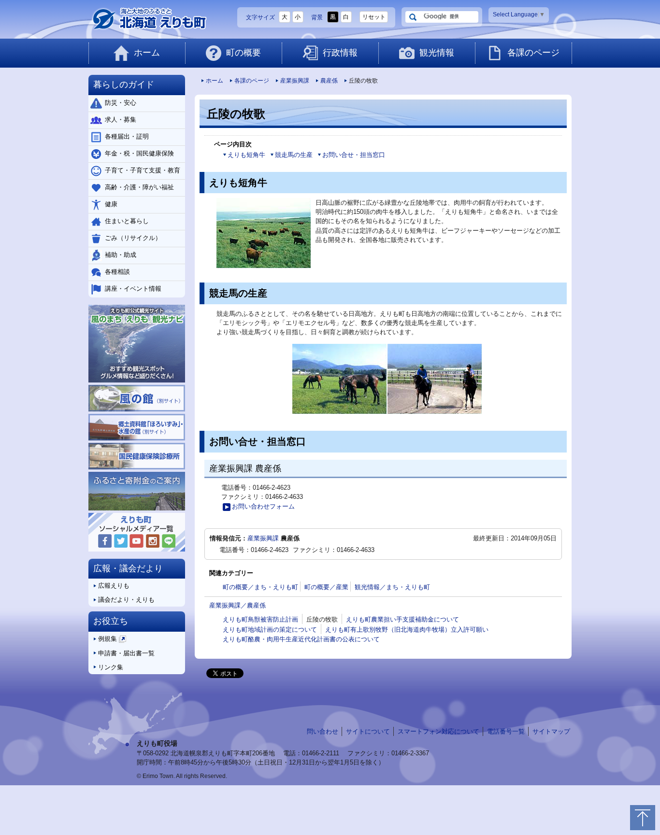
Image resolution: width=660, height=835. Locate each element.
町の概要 (243, 52)
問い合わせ (322, 731)
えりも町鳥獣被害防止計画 (260, 619)
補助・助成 (120, 254)
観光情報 (436, 52)
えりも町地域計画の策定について (270, 629)
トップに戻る (642, 817)
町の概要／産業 (326, 587)
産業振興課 (294, 81)
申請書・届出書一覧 (126, 653)
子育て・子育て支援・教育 (142, 170)
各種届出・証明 (127, 136)
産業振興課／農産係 (237, 605)
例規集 (111, 640)
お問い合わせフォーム (263, 506)
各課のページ (533, 52)
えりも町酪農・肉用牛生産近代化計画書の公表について (301, 639)
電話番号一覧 (506, 731)
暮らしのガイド (123, 84)
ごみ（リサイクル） (133, 237)
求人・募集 (120, 119)
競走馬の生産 (294, 154)
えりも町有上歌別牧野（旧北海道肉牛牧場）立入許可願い (406, 629)
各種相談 (117, 271)
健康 (111, 204)
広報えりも (113, 585)
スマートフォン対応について (438, 731)
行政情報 (340, 52)
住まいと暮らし (127, 221)
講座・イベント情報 (133, 288)
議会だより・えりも (126, 599)
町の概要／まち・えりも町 (260, 587)
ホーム (147, 52)
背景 (317, 17)
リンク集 (110, 667)
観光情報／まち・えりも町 (392, 587)
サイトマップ (551, 731)
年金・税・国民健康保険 (139, 153)
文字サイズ (260, 17)
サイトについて (368, 731)
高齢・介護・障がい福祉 (139, 187)
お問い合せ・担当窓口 (353, 154)
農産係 (329, 81)
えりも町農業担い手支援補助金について (402, 619)
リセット (374, 17)
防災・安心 (120, 102)
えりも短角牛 (246, 154)
